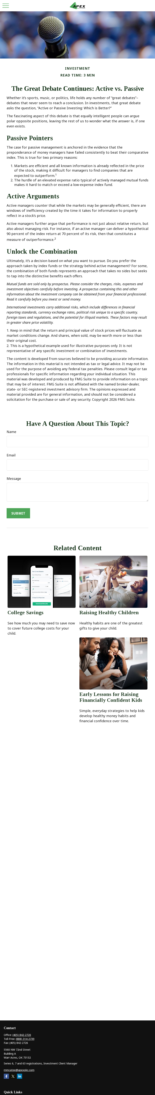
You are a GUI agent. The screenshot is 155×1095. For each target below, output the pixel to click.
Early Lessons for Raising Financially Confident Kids (110, 697)
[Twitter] (13, 1076)
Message (14, 478)
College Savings (25, 612)
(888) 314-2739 (25, 1039)
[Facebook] (6, 1076)
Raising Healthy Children (109, 612)
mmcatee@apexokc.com (19, 1070)
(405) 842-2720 (21, 1035)
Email (11, 455)
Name (11, 431)
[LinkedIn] (19, 1076)
